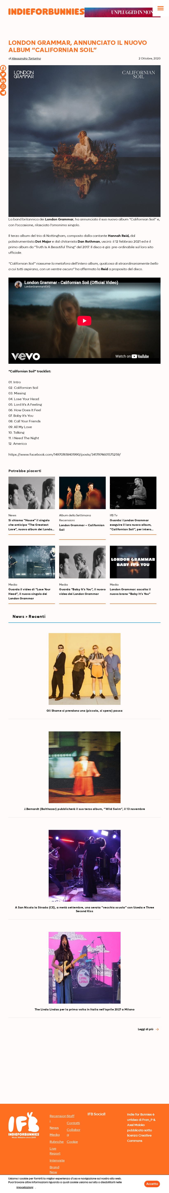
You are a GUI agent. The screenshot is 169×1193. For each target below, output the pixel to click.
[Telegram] (3, 93)
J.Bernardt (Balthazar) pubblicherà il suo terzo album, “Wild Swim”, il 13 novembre (84, 809)
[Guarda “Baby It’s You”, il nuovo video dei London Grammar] (82, 562)
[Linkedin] (3, 80)
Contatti (73, 1123)
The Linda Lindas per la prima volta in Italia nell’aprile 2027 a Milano (85, 1009)
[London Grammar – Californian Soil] (82, 493)
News (54, 1128)
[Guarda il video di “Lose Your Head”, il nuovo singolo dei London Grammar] (31, 562)
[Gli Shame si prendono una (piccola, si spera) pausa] (85, 669)
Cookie (72, 1142)
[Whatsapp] (3, 86)
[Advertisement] (84, 1071)
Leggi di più (146, 1029)
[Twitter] (3, 74)
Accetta (152, 1184)
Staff (70, 1116)
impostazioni (24, 1187)
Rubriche (57, 1142)
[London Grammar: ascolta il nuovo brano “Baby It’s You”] (133, 562)
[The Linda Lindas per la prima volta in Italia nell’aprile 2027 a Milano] (85, 968)
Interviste (57, 1160)
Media (55, 1135)
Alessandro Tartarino (26, 58)
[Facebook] (3, 68)
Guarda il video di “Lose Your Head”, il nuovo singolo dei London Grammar (29, 594)
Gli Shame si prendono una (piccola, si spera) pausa (85, 710)
